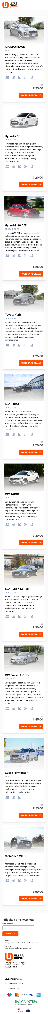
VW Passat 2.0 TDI (17, 675)
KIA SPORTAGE (15, 46)
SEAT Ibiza (12, 404)
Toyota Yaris (13, 314)
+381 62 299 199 (11, 948)
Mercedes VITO (15, 856)
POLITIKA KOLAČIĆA (13, 989)
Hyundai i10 (12, 136)
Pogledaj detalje (31, 95)
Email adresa (7, 924)
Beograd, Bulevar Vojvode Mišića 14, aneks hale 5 (22, 943)
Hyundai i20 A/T (16, 225)
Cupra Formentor (16, 772)
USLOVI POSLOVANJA (13, 979)
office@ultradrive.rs (25, 948)
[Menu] (42, 4)
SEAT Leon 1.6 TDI (17, 588)
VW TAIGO (12, 494)
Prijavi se (10, 934)
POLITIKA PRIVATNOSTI (14, 984)
